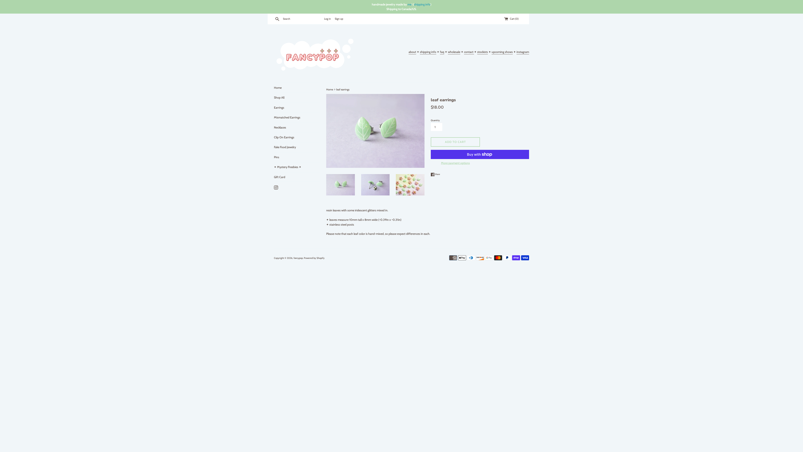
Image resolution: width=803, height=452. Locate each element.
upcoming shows (502, 52)
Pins (276, 157)
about (412, 52)
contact (469, 52)
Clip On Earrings (284, 137)
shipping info (422, 4)
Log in (327, 18)
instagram (523, 52)
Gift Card (279, 177)
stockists (482, 52)
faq (442, 52)
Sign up (339, 18)
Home (278, 88)
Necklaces (280, 127)
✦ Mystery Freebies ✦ (287, 167)
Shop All (279, 97)
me (410, 4)
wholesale (454, 52)
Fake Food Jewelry (285, 147)
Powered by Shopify (314, 258)
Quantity (435, 120)
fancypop (298, 258)
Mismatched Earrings (287, 117)
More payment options (455, 163)
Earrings (279, 107)
